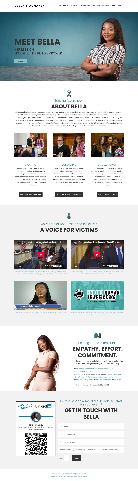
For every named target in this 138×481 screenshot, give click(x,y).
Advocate (74, 6)
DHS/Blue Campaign (103, 380)
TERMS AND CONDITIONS (76, 476)
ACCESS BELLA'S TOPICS (107, 194)
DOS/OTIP (117, 380)
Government (86, 6)
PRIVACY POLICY (58, 476)
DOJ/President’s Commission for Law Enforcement (94, 377)
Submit (77, 458)
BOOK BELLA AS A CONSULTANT (69, 194)
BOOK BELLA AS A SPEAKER (30, 194)
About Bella (63, 6)
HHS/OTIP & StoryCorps (84, 380)
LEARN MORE (21, 61)
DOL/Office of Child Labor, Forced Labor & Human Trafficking (98, 374)
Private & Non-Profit (101, 6)
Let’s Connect (117, 6)
